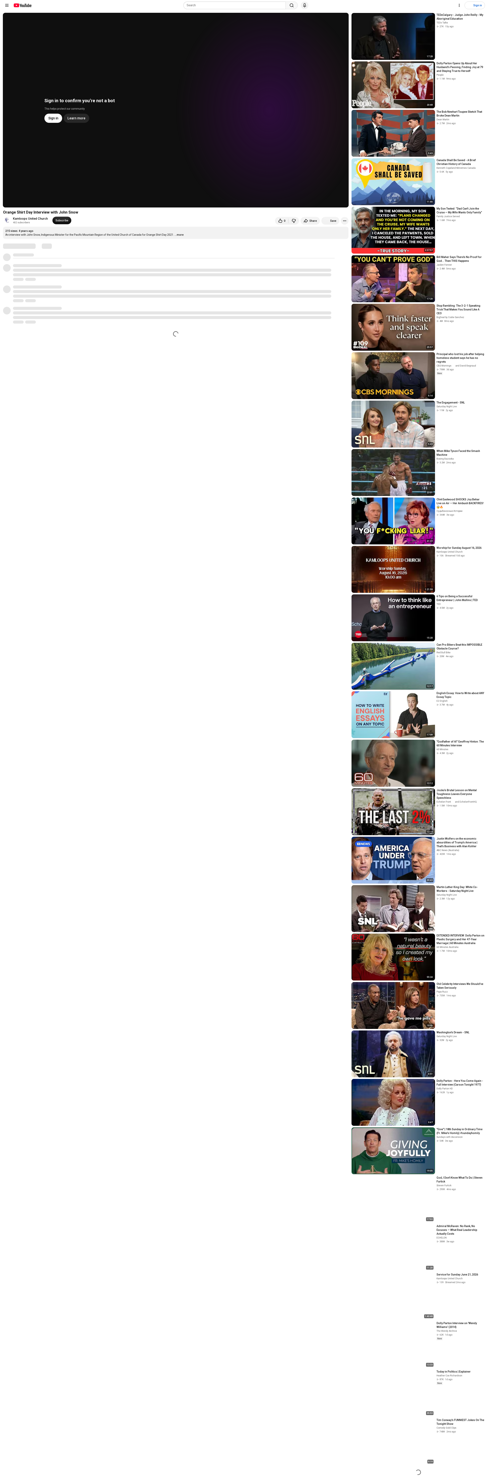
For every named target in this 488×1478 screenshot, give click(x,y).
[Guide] (7, 5)
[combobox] (236, 5)
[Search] (292, 5)
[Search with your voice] (304, 5)
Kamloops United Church (30, 218)
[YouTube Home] (22, 5)
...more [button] (179, 234)
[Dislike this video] (293, 221)
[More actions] (344, 221)
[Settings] (459, 5)
